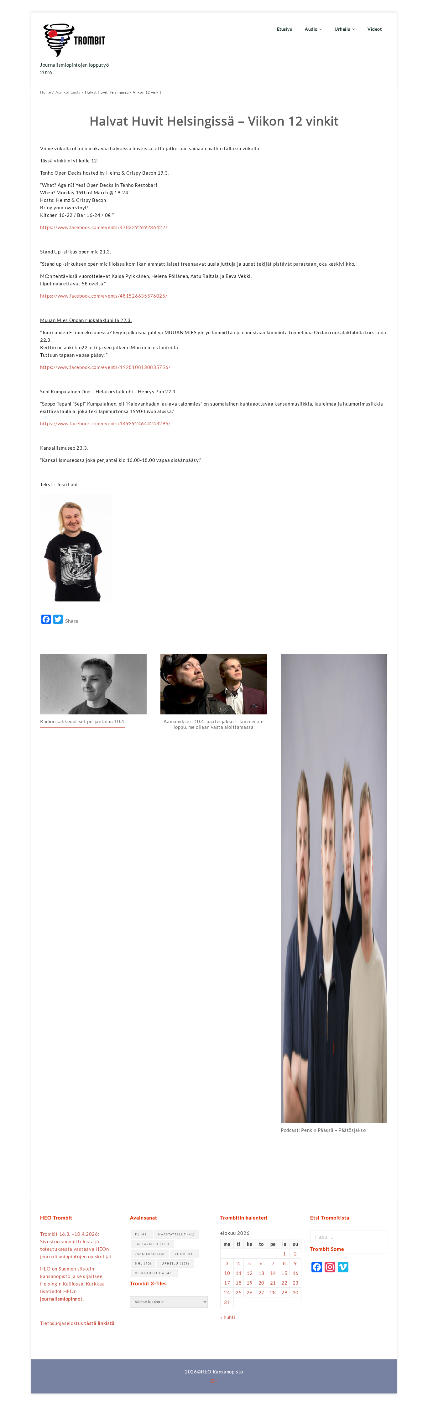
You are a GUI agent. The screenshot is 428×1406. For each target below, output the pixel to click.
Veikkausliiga (154, 1273)
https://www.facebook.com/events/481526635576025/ (104, 296)
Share (71, 621)
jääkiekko (150, 1253)
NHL (143, 1263)
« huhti (227, 1317)
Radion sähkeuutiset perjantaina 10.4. (82, 721)
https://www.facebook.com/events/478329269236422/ (104, 227)
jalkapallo (152, 1244)
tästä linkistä (99, 1323)
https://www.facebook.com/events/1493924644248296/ (105, 423)
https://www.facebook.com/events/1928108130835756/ (105, 367)
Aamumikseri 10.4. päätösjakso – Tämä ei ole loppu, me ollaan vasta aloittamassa (214, 724)
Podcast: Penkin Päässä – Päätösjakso (323, 1130)
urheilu (176, 1263)
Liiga (184, 1253)
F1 (141, 1234)
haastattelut (176, 1234)
